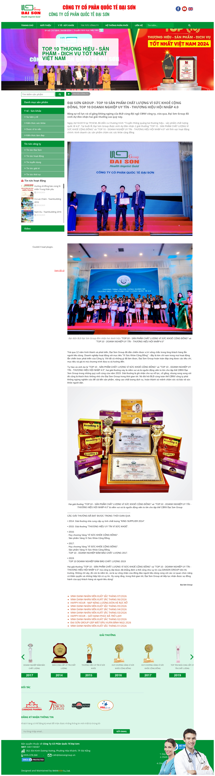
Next (192, 657)
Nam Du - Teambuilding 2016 (47, 211)
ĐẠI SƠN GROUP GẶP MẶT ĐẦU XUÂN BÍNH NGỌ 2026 (101, 622)
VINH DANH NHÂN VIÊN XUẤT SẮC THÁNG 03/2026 (99, 612)
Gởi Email (121, 731)
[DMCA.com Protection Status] (33, 759)
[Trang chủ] (68, 94)
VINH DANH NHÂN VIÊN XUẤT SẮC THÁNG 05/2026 (99, 606)
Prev (23, 657)
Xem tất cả (59, 270)
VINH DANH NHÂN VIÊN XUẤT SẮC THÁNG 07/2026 (99, 596)
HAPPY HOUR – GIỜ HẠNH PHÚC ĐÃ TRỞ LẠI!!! (96, 615)
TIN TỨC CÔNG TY (80, 93)
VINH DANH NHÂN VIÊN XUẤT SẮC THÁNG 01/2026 (99, 625)
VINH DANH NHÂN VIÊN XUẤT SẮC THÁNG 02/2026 (99, 619)
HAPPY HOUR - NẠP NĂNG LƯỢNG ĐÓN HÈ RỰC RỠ (99, 602)
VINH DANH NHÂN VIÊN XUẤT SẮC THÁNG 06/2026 (99, 599)
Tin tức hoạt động (35, 180)
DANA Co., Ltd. (61, 771)
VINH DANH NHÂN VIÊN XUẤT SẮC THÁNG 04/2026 (99, 609)
